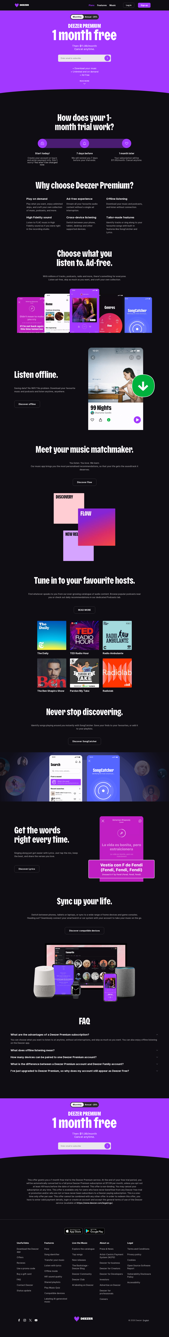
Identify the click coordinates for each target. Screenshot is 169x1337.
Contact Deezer (25, 1285)
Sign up (144, 5)
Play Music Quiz (52, 1287)
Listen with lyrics (52, 1265)
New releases (79, 1260)
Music (112, 5)
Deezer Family (102, 1064)
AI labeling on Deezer (82, 1285)
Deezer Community (82, 1274)
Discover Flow (84, 482)
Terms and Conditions (138, 1249)
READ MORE (84, 610)
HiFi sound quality (53, 1276)
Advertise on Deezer (110, 1285)
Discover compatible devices (84, 930)
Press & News (106, 1249)
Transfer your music (54, 1260)
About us (104, 1243)
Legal (130, 1243)
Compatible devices (54, 1293)
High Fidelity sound (39, 217)
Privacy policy (134, 1254)
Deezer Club (78, 1279)
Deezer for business (110, 1263)
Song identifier (51, 1254)
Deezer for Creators (110, 1268)
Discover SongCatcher (84, 741)
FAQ (19, 1279)
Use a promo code (26, 1268)
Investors (104, 1279)
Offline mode (51, 1271)
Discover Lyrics (27, 869)
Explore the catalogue (83, 1249)
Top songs (77, 1254)
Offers (20, 1257)
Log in (129, 5)
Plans (91, 5)
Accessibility (133, 1282)
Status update (24, 1290)
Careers (104, 1299)
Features (102, 5)
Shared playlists (52, 1282)
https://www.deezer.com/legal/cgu (94, 1203)
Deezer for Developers (111, 1274)
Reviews (21, 1263)
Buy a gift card (24, 1274)
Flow (46, 1249)
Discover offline (27, 404)
